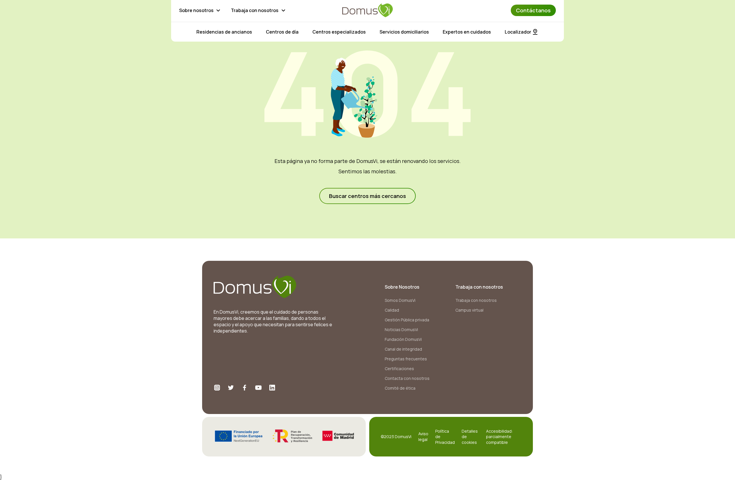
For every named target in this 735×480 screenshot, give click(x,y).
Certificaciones (399, 368)
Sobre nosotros (196, 10)
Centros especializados (339, 32)
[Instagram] (217, 387)
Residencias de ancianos (224, 32)
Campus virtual (469, 310)
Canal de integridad (403, 349)
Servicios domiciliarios (404, 32)
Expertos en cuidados (467, 32)
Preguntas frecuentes (406, 359)
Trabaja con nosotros (254, 10)
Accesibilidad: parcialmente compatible (499, 436)
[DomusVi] (367, 10)
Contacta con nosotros (407, 378)
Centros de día (282, 32)
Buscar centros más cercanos (367, 196)
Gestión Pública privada (407, 319)
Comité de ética (400, 388)
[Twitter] (230, 387)
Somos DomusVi (400, 300)
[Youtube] (258, 387)
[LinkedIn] (272, 387)
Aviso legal (423, 436)
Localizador (518, 32)
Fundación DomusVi (403, 339)
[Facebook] (244, 387)
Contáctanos (533, 10)
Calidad (392, 310)
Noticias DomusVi (401, 329)
